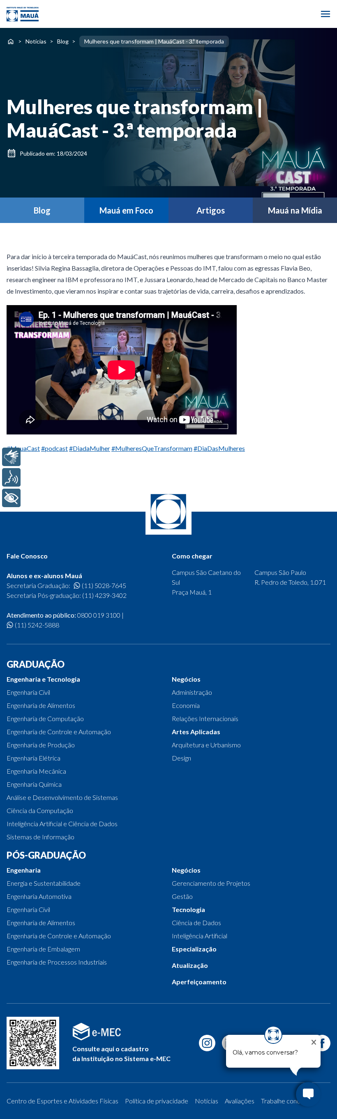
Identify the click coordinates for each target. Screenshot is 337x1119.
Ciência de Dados (196, 922)
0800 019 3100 (98, 615)
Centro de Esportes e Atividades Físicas (62, 1101)
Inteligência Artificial (199, 936)
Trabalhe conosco (285, 1101)
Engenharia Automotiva (39, 896)
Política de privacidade (156, 1101)
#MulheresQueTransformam (151, 448)
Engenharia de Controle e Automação (59, 731)
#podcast (54, 448)
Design (181, 758)
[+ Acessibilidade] (11, 498)
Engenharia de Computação (45, 718)
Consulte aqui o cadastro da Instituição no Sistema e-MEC (121, 1053)
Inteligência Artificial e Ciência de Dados (62, 823)
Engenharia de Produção (41, 745)
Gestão (182, 896)
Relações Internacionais (205, 718)
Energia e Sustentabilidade (44, 883)
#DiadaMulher (89, 448)
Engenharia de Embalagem (43, 949)
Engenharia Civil (28, 692)
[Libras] (11, 457)
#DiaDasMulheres (219, 448)
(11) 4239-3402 (104, 595)
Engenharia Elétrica (33, 758)
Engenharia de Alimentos (41, 705)
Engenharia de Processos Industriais (57, 962)
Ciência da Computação (40, 810)
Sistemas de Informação (40, 837)
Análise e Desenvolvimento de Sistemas (62, 797)
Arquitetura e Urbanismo (206, 745)
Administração (192, 692)
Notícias (35, 41)
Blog (63, 41)
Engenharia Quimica (34, 784)
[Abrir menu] (325, 14)
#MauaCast (23, 448)
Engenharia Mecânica (36, 771)
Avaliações (239, 1101)
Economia (186, 705)
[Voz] (11, 477)
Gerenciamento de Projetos (211, 883)
